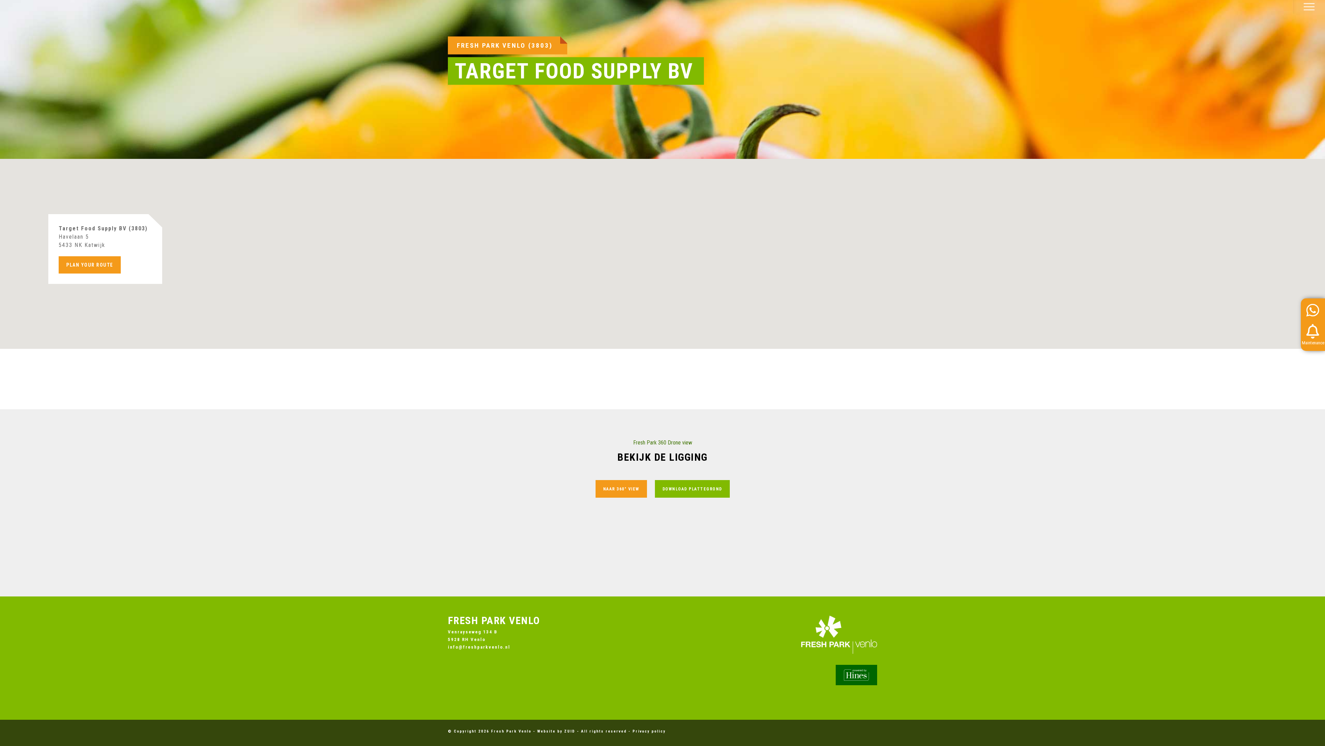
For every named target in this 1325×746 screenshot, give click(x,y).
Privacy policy (649, 731)
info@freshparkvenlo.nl (479, 647)
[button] (1309, 7)
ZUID (569, 731)
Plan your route (89, 265)
